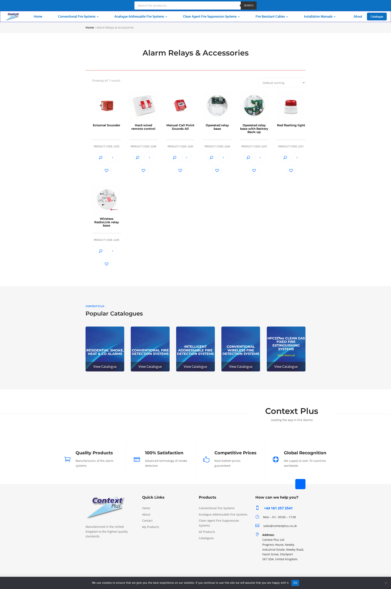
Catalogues (206, 538)
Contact (147, 520)
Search (249, 5)
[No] (386, 583)
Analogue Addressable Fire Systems (223, 514)
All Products (207, 532)
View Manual (286, 355)
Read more (112, 157)
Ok (295, 582)
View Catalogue (105, 366)
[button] (106, 170)
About (146, 514)
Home (90, 27)
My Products (150, 527)
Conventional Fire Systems (217, 508)
